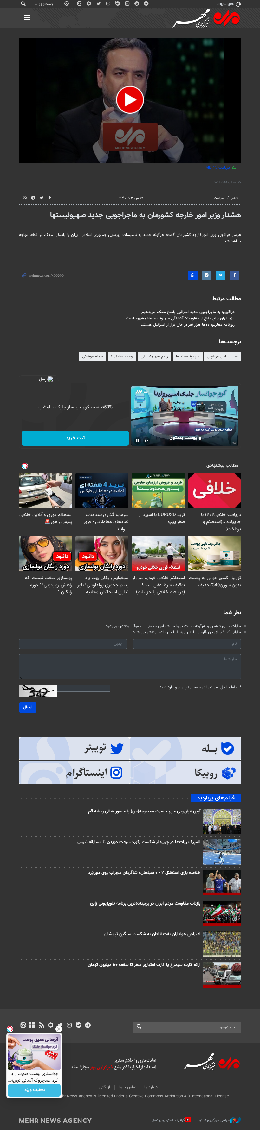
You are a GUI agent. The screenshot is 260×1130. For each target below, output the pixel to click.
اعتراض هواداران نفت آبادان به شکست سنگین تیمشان (152, 934)
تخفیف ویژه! (34, 1090)
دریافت (218, 168)
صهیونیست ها (187, 356)
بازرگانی (105, 1087)
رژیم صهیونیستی (154, 356)
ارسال (27, 707)
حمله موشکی (92, 356)
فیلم (234, 198)
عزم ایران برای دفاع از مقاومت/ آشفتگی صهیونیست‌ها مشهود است (180, 318)
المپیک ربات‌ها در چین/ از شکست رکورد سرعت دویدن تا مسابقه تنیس (138, 842)
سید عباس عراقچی (222, 356)
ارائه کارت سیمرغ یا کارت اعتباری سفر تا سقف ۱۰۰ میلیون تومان (144, 965)
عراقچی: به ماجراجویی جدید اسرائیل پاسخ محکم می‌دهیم (188, 312)
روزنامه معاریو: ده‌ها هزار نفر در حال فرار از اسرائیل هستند (188, 325)
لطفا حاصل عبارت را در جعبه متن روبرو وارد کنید (200, 688)
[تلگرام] (88, 1025)
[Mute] (146, 441)
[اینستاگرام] (69, 1025)
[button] (130, 100)
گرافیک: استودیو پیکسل (168, 1120)
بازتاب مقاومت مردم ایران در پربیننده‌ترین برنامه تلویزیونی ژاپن (145, 903)
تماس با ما (127, 1087)
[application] (130, 100)
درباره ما (151, 1087)
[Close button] (58, 1029)
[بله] (78, 1025)
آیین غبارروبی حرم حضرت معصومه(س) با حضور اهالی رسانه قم (144, 811)
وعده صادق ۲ (122, 356)
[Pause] (137, 441)
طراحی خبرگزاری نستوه (214, 1120)
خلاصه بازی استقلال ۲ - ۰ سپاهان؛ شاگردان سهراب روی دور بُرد (144, 872)
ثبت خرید (75, 438)
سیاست (219, 198)
